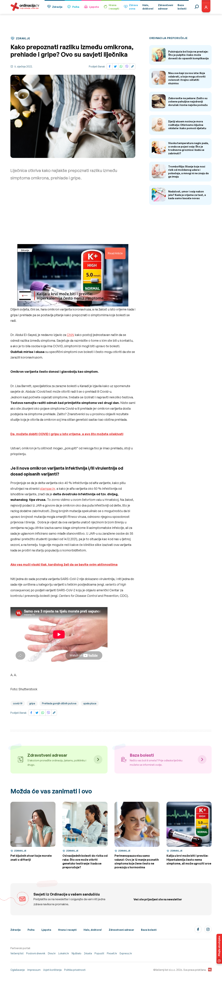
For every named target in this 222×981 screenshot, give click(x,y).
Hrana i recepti (67, 929)
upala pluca (89, 703)
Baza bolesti (149, 929)
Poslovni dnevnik (35, 953)
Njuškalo (76, 953)
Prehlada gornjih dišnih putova (59, 703)
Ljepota (94, 6)
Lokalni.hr (63, 953)
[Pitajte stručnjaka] (219, 949)
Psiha (75, 6)
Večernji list (17, 953)
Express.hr (126, 953)
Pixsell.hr (112, 953)
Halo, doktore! (93, 929)
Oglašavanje (17, 969)
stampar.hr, (48, 488)
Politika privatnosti (75, 969)
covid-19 (17, 703)
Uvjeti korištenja (52, 969)
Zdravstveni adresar (121, 929)
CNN (70, 335)
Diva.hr (52, 953)
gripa (32, 703)
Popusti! (99, 953)
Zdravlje (57, 6)
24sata (88, 953)
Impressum (34, 969)
